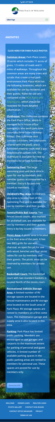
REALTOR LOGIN (39, 403)
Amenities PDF (15, 385)
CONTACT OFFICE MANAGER (20, 411)
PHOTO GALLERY (15, 407)
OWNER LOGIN (24, 403)
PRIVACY (39, 411)
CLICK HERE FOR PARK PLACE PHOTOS (27, 50)
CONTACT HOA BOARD (34, 407)
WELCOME (10, 403)
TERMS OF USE (26, 415)
